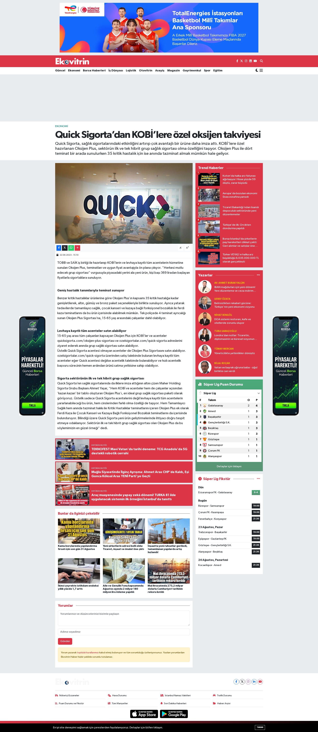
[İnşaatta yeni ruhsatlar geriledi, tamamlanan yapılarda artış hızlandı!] (169, 531)
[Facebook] (236, 681)
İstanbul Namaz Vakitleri (178, 695)
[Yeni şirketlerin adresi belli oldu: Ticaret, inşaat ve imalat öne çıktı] (124, 531)
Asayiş (159, 70)
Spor (207, 70)
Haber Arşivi (223, 703)
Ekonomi (74, 70)
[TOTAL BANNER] (159, 27)
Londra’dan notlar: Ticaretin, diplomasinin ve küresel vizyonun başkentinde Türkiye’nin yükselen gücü (234, 337)
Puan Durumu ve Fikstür (71, 703)
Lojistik (131, 70)
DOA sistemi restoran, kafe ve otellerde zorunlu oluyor (232, 321)
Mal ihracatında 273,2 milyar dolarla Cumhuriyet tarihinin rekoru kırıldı (165, 588)
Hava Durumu (119, 695)
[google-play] (174, 713)
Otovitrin (145, 70)
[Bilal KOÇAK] (205, 367)
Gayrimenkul (192, 70)
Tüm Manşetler (120, 703)
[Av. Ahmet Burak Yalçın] (205, 286)
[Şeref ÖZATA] (205, 302)
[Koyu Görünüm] (257, 70)
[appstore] (144, 713)
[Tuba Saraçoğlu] (205, 335)
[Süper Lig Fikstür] (258, 479)
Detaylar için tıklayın (229, 466)
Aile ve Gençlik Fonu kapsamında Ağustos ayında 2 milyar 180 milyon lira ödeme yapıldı (123, 588)
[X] (242, 681)
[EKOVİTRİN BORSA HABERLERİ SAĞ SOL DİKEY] (32, 366)
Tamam (260, 727)
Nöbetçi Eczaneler (69, 695)
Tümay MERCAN (224, 349)
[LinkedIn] (254, 681)
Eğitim (217, 70)
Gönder (65, 641)
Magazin (173, 70)
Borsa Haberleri (94, 70)
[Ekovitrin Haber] (72, 61)
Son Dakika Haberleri (175, 703)
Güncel (60, 70)
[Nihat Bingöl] (205, 318)
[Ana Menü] (260, 70)
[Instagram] (248, 681)
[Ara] (261, 61)
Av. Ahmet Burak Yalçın (229, 283)
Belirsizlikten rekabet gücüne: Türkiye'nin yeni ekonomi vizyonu (234, 305)
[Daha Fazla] (77, 248)
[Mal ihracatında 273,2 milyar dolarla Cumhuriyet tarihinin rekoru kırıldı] (169, 570)
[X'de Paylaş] (65, 248)
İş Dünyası (115, 70)
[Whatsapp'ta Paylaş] (71, 248)
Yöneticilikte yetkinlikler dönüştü (234, 353)
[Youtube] (260, 681)
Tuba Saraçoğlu (225, 331)
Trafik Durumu (224, 695)
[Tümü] (258, 275)
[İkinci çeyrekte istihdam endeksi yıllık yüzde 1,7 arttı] (79, 570)
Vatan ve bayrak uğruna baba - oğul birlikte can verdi (235, 369)
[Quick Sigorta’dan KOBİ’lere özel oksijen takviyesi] (124, 203)
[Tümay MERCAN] (205, 351)
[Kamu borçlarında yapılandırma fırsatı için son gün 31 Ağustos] (79, 531)
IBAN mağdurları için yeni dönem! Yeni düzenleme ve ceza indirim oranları (234, 289)
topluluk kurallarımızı (88, 652)
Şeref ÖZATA (222, 299)
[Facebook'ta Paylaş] (58, 248)
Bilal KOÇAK (222, 363)
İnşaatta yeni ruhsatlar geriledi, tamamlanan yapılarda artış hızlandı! (167, 549)
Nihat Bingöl (223, 315)
